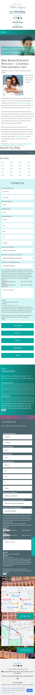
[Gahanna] (17, 633)
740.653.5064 (17, 23)
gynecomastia (24, 144)
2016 (20, 169)
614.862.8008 (17, 27)
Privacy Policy (25, 672)
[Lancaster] (17, 599)
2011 (20, 172)
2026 (2, 162)
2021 (11, 165)
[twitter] (21, 18)
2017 (11, 169)
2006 (20, 175)
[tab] (17, 325)
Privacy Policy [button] (10, 692)
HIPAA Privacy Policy (15, 672)
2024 (20, 162)
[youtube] (18, 18)
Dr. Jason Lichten (20, 136)
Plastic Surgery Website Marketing (11, 676)
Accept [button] (30, 690)
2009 (2, 175)
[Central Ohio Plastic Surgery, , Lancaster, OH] (17, 6)
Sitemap (5, 672)
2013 (11, 172)
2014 (2, 172)
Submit (3, 410)
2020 (20, 165)
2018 (2, 169)
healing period (20, 145)
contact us (27, 134)
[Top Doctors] (17, 12)
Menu (4, 32)
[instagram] (14, 18)
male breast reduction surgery (22, 103)
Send (3, 318)
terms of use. (14, 305)
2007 (11, 175)
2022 (2, 165)
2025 (11, 162)
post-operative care (13, 144)
